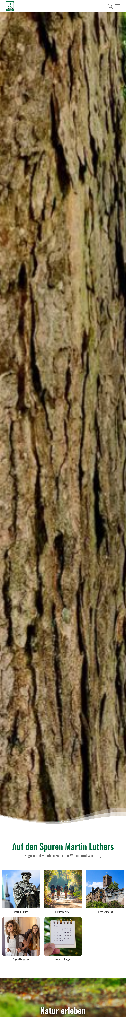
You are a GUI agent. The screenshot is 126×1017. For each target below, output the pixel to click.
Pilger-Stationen (105, 912)
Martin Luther (21, 912)
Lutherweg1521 (63, 912)
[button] (110, 6)
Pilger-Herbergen (21, 959)
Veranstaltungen (63, 959)
